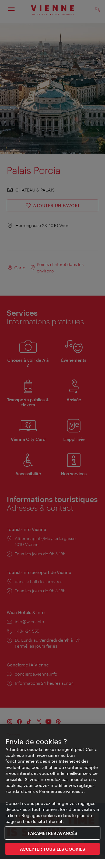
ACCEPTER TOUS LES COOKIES (52, 848)
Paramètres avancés (53, 833)
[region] (52, 791)
